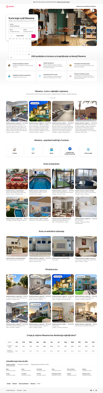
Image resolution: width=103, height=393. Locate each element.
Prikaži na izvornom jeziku (63, 2)
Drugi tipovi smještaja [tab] (23, 364)
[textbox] (15, 31)
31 (11, 57)
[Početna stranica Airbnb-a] (10, 6)
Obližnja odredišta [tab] (10, 364)
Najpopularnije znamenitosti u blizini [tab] (40, 364)
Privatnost (19, 390)
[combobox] (22, 26)
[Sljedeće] (54, 98)
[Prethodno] (48, 98)
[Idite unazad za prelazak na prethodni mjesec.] (11, 35)
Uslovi (24, 390)
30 (29, 54)
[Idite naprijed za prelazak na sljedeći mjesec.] (28, 35)
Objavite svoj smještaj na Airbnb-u (86, 6)
